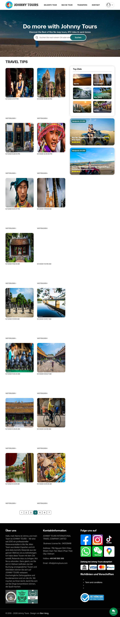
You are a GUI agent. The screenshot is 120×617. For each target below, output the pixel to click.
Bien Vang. (44, 613)
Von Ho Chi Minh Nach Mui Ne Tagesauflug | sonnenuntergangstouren (90, 168)
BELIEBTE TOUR (50, 5)
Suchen (78, 37)
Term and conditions (93, 582)
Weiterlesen (11, 118)
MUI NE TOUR (67, 5)
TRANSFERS (82, 5)
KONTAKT (96, 5)
